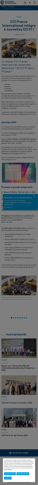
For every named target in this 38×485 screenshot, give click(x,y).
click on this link (8, 469)
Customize (8, 478)
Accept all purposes (10, 473)
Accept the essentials (23, 473)
